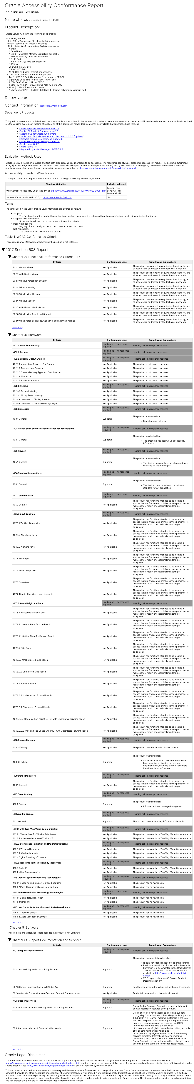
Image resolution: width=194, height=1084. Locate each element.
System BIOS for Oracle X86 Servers (37, 133)
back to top (17, 327)
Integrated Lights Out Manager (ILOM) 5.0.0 (41, 149)
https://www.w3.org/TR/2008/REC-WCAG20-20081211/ (78, 190)
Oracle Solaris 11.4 (28, 146)
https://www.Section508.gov (57, 197)
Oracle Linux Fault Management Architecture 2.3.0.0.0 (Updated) (51, 136)
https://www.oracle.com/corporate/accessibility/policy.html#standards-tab (42, 1063)
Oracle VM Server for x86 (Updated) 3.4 (39, 141)
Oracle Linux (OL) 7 (29, 144)
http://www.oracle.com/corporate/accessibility (50, 1065)
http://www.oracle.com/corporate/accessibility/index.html (107, 168)
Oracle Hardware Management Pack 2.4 (39, 128)
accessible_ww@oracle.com (53, 105)
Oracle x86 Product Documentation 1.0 (38, 131)
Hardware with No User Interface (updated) (41, 139)
